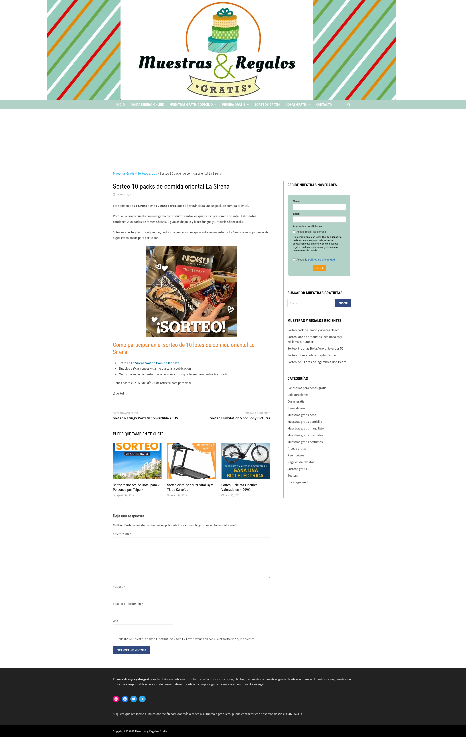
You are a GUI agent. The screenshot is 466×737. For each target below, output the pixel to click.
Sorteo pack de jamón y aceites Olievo (313, 330)
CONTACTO (294, 714)
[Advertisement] (233, 136)
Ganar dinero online (147, 104)
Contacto (324, 104)
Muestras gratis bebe (301, 415)
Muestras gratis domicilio (191, 104)
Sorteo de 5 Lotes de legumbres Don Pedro (316, 362)
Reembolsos (295, 455)
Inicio (120, 104)
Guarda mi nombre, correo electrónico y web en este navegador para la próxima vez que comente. (187, 639)
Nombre (119, 586)
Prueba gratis (233, 104)
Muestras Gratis (124, 173)
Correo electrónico (128, 604)
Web (115, 621)
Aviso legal (257, 684)
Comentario (122, 534)
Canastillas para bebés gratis (306, 388)
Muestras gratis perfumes (305, 442)
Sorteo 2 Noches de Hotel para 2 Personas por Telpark (136, 487)
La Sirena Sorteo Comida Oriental (155, 363)
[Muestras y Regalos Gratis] (221, 50)
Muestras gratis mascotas (305, 435)
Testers (292, 475)
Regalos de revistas (300, 462)
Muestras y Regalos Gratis (151, 731)
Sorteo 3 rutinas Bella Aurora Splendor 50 (315, 348)
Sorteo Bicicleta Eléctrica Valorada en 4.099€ (239, 487)
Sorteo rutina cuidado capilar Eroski (311, 355)
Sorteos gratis (267, 104)
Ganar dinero (296, 408)
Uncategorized (297, 482)
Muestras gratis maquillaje (305, 428)
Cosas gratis (296, 104)
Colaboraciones (297, 395)
